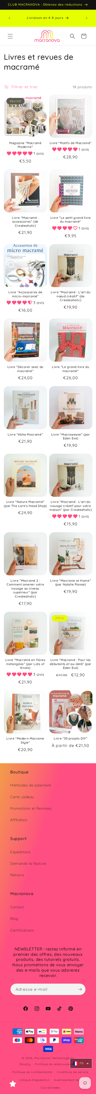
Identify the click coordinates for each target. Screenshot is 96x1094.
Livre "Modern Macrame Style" (25, 740)
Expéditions (20, 852)
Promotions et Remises (31, 808)
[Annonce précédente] (9, 18)
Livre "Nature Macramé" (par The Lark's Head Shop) (25, 504)
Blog (14, 918)
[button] (10, 36)
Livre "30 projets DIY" (70, 738)
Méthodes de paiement (30, 785)
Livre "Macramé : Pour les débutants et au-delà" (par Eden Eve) (70, 664)
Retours (17, 875)
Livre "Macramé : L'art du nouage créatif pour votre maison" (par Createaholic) (70, 506)
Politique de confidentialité (32, 1072)
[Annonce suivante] (86, 18)
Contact (17, 907)
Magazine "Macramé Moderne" (25, 145)
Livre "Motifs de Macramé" (71, 143)
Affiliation (18, 820)
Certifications (22, 930)
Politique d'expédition (33, 1080)
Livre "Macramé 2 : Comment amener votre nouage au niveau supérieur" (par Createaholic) (25, 588)
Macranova (42, 1058)
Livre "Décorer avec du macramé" (25, 369)
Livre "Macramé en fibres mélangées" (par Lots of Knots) (25, 664)
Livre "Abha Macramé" (25, 434)
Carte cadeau (22, 797)
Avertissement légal (68, 1080)
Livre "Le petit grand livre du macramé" (70, 220)
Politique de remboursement (56, 1064)
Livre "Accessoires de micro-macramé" (25, 294)
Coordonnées (50, 1087)
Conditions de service (72, 1072)
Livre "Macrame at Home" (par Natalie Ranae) (70, 583)
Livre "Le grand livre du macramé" (70, 369)
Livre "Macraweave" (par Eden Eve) (70, 436)
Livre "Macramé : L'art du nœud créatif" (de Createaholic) (70, 296)
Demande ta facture (28, 863)
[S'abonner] (80, 989)
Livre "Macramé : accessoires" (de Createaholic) (25, 221)
